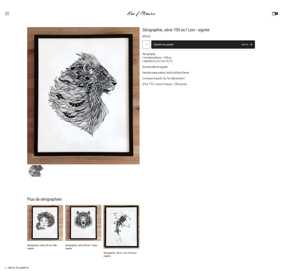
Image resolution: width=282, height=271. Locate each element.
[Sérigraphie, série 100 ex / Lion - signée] (36, 171)
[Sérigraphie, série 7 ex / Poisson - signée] (122, 227)
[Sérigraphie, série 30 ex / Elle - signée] (45, 223)
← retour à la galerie (16, 267)
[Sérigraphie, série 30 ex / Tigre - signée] (83, 223)
